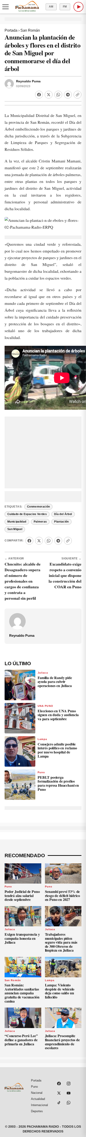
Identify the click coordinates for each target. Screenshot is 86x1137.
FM (65, 6)
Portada (11, 30)
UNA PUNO (45, 706)
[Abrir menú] (5, 7)
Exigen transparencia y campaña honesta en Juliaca (22, 938)
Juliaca (43, 672)
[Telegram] (68, 95)
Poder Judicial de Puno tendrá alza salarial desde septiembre (22, 895)
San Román (30, 30)
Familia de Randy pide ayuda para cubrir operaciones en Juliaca (55, 681)
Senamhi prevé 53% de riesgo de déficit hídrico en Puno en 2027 (62, 895)
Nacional (36, 1092)
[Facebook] (39, 95)
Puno (41, 772)
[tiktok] (59, 1102)
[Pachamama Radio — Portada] (27, 6)
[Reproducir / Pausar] (78, 7)
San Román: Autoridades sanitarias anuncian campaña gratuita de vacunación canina (22, 992)
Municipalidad (16, 521)
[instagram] (68, 1083)
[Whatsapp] (58, 95)
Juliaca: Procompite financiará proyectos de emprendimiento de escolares (62, 1041)
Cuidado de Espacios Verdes (27, 514)
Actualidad (38, 1099)
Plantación (61, 521)
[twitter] (59, 1093)
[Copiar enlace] (77, 95)
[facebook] (59, 1083)
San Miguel (14, 529)
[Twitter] (49, 95)
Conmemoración (38, 506)
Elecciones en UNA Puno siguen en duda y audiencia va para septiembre (58, 714)
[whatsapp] (68, 1102)
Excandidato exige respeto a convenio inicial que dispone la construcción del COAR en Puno (65, 575)
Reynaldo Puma (28, 81)
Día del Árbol (63, 514)
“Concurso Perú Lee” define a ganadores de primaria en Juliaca (21, 1039)
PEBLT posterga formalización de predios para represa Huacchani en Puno (58, 783)
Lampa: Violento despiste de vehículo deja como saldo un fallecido (60, 991)
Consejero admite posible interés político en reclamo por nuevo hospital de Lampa (57, 750)
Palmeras (40, 521)
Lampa (42, 739)
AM (51, 6)
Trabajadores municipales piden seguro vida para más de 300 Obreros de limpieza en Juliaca (61, 942)
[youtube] (68, 1093)
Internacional (39, 1105)
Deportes (37, 1111)
